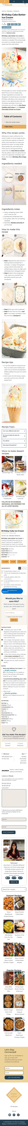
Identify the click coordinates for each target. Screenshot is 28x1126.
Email (4, 827)
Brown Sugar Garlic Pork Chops (8, 1012)
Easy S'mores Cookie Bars (19, 913)
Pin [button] (12, 561)
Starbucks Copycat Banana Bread (19, 1012)
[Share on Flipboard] (19, 24)
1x (19, 568)
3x (25, 568)
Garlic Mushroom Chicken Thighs (19, 1035)
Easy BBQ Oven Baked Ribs (9, 989)
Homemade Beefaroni (8, 1034)
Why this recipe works (13, 122)
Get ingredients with (12, 590)
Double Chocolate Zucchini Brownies (23, 758)
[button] (2, 533)
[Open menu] (25, 4)
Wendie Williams (7, 19)
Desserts (16, 11)
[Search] (25, 889)
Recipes (9, 11)
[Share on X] (15, 24)
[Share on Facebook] (8, 24)
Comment (5, 788)
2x (22, 568)
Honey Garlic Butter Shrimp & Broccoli (19, 989)
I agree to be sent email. (14, 617)
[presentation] (8, 903)
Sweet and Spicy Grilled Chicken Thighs (9, 960)
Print (4, 561)
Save (22, 561)
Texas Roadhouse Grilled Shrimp (8, 914)
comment (16, 736)
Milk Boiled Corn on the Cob (7, 756)
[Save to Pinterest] (12, 24)
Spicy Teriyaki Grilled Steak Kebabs (19, 960)
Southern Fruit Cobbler (19, 936)
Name (4, 819)
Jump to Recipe (6, 27)
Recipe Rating (6, 783)
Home (4, 11)
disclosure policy (11, 33)
